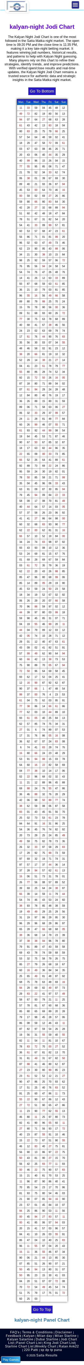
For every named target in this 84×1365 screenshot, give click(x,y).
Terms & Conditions (37, 1332)
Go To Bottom (42, 91)
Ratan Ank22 (69, 1346)
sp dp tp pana (51, 1350)
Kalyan (29, 1335)
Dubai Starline (47, 1339)
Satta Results (46, 1355)
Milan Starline (66, 1335)
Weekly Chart (45, 1346)
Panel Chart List (29, 1342)
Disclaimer (64, 1332)
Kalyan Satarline (20, 1339)
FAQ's (15, 1332)
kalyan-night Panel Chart (42, 1320)
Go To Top (42, 1309)
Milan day (44, 1335)
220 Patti (31, 1350)
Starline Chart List (19, 1346)
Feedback (13, 1335)
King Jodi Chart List (59, 1342)
